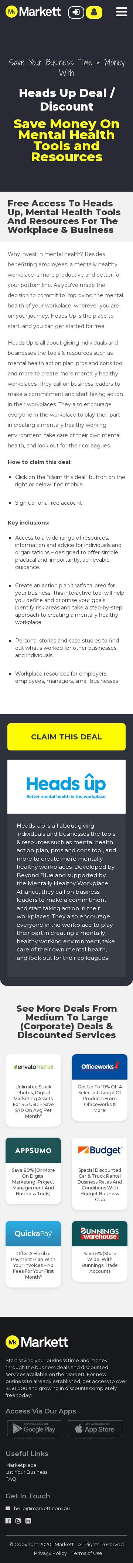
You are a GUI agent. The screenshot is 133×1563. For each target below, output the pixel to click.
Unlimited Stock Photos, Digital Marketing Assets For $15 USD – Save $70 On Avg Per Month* (33, 1101)
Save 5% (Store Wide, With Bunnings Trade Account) (100, 1262)
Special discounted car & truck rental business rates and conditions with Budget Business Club (100, 1184)
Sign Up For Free (94, 12)
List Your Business (26, 1472)
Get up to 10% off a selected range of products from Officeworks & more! (100, 1098)
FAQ (11, 1479)
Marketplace (21, 1465)
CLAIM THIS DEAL (66, 736)
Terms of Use (87, 1553)
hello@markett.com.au (42, 1508)
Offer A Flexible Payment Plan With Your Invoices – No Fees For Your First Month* (33, 1265)
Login (76, 12)
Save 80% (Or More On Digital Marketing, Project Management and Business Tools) (33, 1181)
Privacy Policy (50, 1553)
